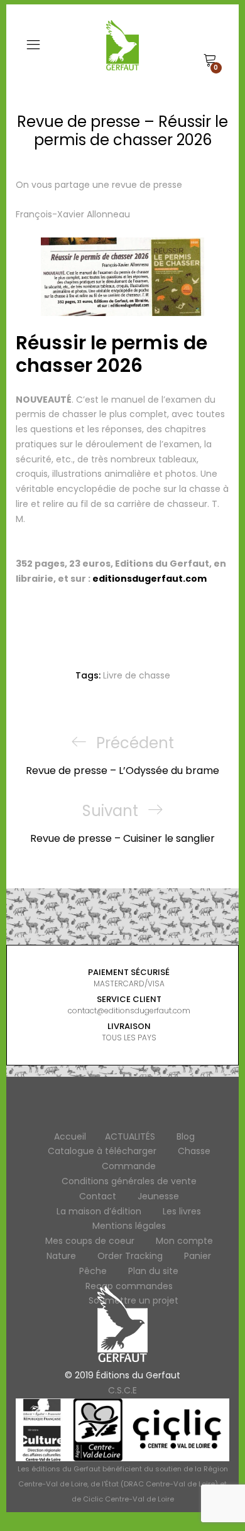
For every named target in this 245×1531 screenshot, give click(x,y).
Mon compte (184, 1240)
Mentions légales (129, 1225)
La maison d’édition (99, 1211)
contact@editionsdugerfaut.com (129, 1010)
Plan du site (153, 1271)
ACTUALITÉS (130, 1136)
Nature (61, 1256)
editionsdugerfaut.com (149, 578)
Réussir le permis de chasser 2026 (111, 354)
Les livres (182, 1211)
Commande (129, 1166)
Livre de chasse (136, 675)
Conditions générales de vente (129, 1181)
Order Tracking (130, 1256)
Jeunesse (158, 1196)
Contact (97, 1196)
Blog (186, 1136)
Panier (197, 1256)
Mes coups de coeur (89, 1240)
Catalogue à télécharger (102, 1151)
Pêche (93, 1271)
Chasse (194, 1151)
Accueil (70, 1136)
